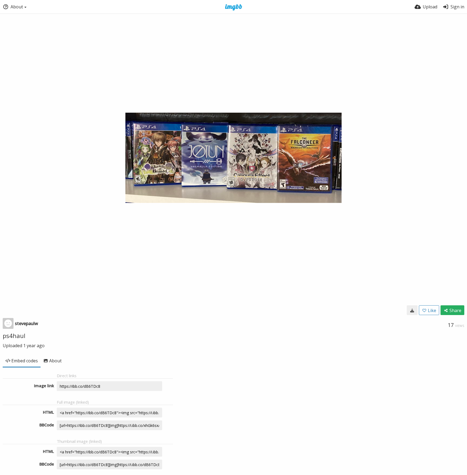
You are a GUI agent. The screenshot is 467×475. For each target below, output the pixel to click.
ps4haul (14, 336)
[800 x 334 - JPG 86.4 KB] (412, 310)
